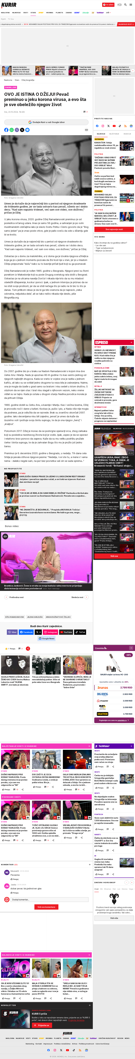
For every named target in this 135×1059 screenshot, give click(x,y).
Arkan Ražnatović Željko (58, 617)
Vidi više (114, 918)
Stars (17, 80)
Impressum (48, 1044)
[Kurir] (8, 4)
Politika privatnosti (86, 1044)
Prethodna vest (16, 597)
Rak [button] (114, 889)
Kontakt (39, 1044)
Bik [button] (101, 889)
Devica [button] (124, 889)
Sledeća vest (77, 597)
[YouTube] (114, 126)
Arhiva (74, 1044)
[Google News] (131, 126)
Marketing (30, 1044)
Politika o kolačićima (62, 1044)
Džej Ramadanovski (14, 617)
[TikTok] (120, 126)
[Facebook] (97, 126)
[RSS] (125, 126)
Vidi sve (114, 556)
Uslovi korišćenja (102, 1044)
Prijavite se (43, 1025)
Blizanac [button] (107, 889)
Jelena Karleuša (35, 617)
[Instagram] (103, 126)
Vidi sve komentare (46, 907)
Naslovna (8, 80)
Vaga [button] (131, 889)
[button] (85, 112)
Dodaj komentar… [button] (20, 899)
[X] (108, 126)
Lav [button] (118, 889)
